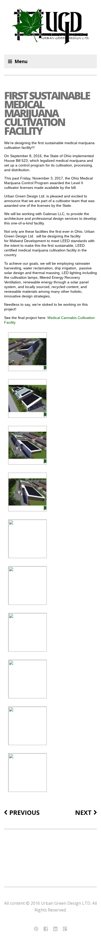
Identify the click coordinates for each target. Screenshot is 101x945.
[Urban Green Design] (50, 27)
